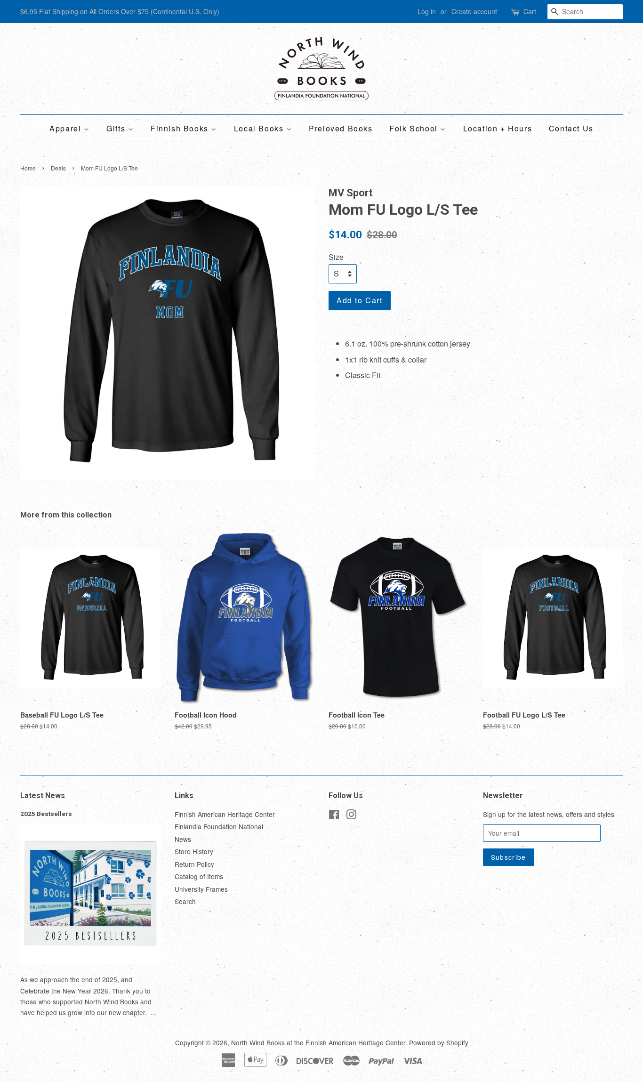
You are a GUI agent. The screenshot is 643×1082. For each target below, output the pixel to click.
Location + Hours (497, 128)
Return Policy (194, 864)
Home (28, 168)
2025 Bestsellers (46, 813)
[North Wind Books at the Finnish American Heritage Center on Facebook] (334, 816)
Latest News (42, 795)
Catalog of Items (199, 876)
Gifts (117, 128)
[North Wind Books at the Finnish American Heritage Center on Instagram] (351, 816)
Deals (58, 168)
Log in (427, 11)
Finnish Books (181, 128)
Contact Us (571, 128)
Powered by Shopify (438, 1042)
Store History (194, 851)
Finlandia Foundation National (219, 826)
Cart (529, 11)
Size (336, 256)
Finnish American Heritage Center (225, 814)
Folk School (414, 128)
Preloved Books (340, 128)
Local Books (260, 128)
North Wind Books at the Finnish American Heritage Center (318, 1042)
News (183, 839)
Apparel (66, 128)
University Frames (201, 889)
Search (185, 901)
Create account (474, 11)
